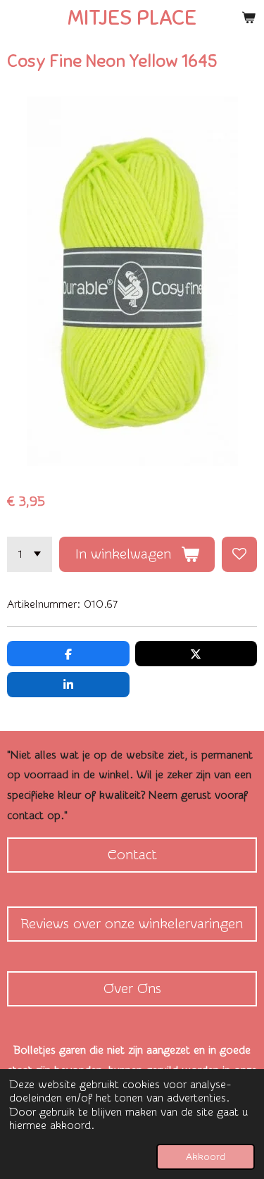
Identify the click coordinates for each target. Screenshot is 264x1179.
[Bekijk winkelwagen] (248, 17)
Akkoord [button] (205, 1157)
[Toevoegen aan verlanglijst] (239, 554)
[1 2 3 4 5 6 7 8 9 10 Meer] (29, 554)
